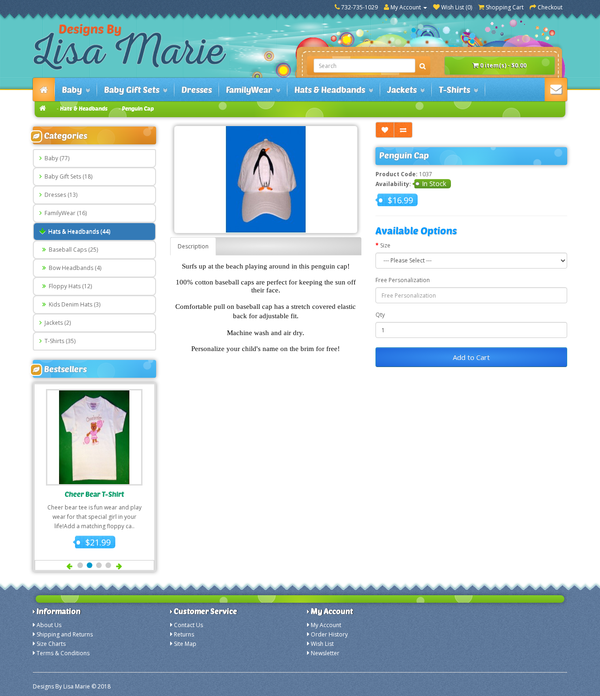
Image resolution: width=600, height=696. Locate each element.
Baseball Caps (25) (72, 250)
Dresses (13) (59, 195)
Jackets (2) (56, 323)
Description (193, 246)
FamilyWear (251, 89)
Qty (380, 315)
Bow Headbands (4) (73, 268)
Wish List (322, 644)
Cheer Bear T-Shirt (94, 494)
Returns (184, 634)
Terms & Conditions (63, 653)
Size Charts (51, 644)
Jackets (403, 89)
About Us (49, 625)
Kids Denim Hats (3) (73, 304)
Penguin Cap (138, 108)
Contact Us (188, 625)
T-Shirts (456, 89)
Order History (329, 634)
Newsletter (325, 653)
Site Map (185, 644)
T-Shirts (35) (58, 341)
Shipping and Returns (65, 634)
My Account (326, 625)
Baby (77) (55, 158)
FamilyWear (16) (64, 213)
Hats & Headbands (331, 89)
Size (385, 245)
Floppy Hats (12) (69, 286)
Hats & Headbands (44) (77, 231)
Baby (74, 89)
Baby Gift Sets (133, 89)
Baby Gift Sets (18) (67, 176)
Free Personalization (402, 280)
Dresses (196, 89)
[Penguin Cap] (266, 179)
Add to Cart (471, 357)
